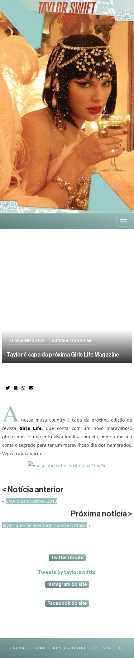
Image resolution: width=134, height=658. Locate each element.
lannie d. (112, 648)
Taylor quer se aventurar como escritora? (44, 525)
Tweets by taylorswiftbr (67, 572)
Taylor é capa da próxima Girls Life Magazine (63, 354)
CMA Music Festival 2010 (31, 501)
